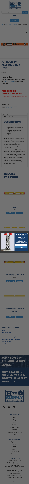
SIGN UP (21, 247)
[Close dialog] (27, 233)
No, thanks (21, 249)
